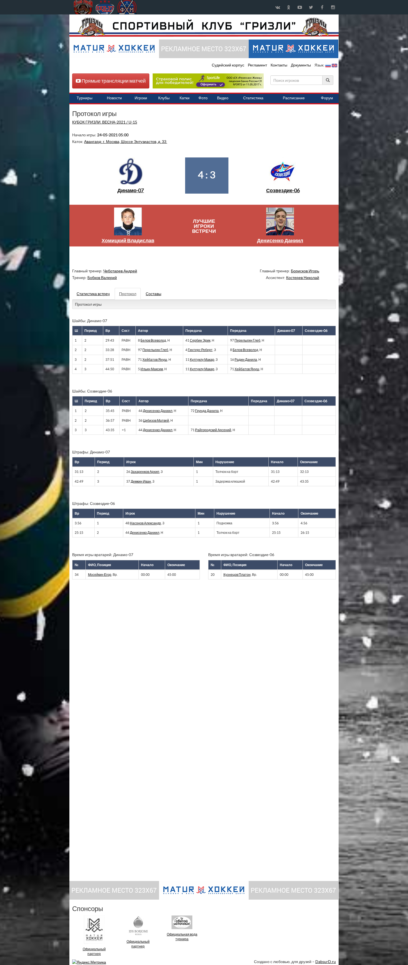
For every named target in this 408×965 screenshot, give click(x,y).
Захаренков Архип (145, 471)
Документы (301, 65)
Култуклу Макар (202, 359)
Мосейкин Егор (99, 574)
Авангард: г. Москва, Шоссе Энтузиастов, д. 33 (125, 141)
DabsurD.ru (325, 961)
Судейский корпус (228, 65)
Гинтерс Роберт (200, 350)
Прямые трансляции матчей (113, 81)
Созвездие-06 (283, 190)
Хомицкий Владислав (128, 240)
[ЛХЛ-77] (208, 80)
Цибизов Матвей (156, 420)
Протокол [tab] (127, 294)
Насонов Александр (145, 523)
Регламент (258, 65)
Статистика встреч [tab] (93, 294)
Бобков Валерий (102, 277)
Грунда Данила (207, 411)
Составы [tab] (153, 294)
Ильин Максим (151, 369)
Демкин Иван (141, 481)
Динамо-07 (130, 190)
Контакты (279, 65)
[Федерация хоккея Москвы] (127, 7)
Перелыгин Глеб (247, 340)
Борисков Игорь (305, 271)
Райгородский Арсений (213, 430)
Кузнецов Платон (237, 574)
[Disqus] (200, 660)
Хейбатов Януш (154, 359)
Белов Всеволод (153, 340)
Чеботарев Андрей (120, 271)
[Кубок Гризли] (204, 26)
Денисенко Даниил (280, 240)
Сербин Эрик (200, 340)
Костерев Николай (302, 277)
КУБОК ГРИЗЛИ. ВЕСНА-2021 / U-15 (104, 122)
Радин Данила (246, 359)
